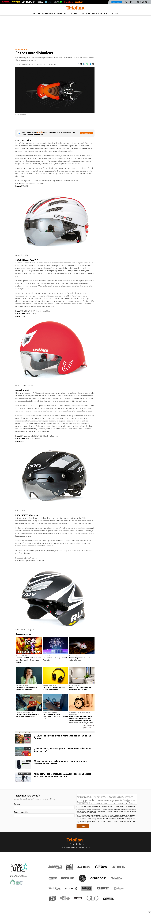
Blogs (106, 13)
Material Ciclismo (21, 49)
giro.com (37, 438)
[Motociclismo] (68, 878)
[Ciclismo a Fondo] (86, 888)
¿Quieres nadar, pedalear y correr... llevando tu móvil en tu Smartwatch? (62, 750)
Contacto (62, 847)
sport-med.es (39, 560)
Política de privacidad (72, 847)
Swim (59, 13)
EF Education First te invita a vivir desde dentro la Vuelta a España (62, 737)
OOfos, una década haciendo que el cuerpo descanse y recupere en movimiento (60, 762)
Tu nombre (17, 804)
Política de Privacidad (127, 800)
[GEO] (92, 898)
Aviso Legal (116, 800)
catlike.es (35, 313)
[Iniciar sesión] (131, 2)
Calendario (97, 13)
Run (70, 13)
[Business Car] (83, 867)
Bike (65, 13)
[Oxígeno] (119, 888)
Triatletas (85, 13)
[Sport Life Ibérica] (19, 867)
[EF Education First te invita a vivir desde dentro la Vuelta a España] (23, 738)
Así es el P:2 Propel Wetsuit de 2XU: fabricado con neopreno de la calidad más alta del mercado (63, 775)
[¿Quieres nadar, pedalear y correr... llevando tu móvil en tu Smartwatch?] (23, 751)
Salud (76, 13)
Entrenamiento (48, 13)
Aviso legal (81, 847)
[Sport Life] (82, 878)
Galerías (114, 13)
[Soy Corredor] (28, 2)
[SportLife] (58, 2)
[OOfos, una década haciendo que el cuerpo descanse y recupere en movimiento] (23, 764)
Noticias (36, 13)
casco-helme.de (42, 183)
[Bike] (103, 888)
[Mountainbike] (6, 2)
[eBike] (65, 898)
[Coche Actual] (69, 866)
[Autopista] (55, 867)
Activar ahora (85, 133)
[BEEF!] (78, 898)
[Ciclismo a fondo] (16, 2)
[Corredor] (98, 878)
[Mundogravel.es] (40, 2)
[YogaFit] (71, 888)
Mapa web (88, 847)
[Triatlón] (79, 2)
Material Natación (24, 774)
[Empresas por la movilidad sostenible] (16, 882)
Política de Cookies (82, 802)
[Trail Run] (68, 2)
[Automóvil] (119, 867)
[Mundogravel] (108, 898)
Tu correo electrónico (21, 812)
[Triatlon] (75, 8)
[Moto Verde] (52, 878)
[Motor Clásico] (101, 866)
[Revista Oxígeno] (48, 2)
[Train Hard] (52, 898)
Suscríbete (116, 2)
